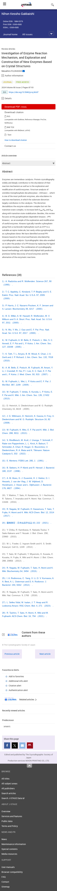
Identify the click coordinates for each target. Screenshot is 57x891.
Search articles (9, 793)
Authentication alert (18, 690)
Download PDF (16, 106)
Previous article (12, 653)
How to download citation (16, 140)
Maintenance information (14, 844)
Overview (6, 811)
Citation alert (15, 685)
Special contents (9, 849)
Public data (7, 821)
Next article (45, 653)
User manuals (8, 867)
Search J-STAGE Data (12, 798)
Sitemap (6, 886)
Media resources (9, 853)
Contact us (10, 145)
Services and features (12, 816)
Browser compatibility (12, 871)
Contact (5, 881)
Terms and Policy (10, 826)
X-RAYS (7, 726)
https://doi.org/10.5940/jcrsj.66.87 (23, 92)
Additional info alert (18, 680)
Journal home (10, 34)
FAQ (4, 876)
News (4, 839)
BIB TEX (10, 127)
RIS (8, 116)
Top (29, 766)
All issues (27, 34)
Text (9, 134)
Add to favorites (16, 676)
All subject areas (9, 783)
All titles (5, 778)
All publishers (8, 788)
